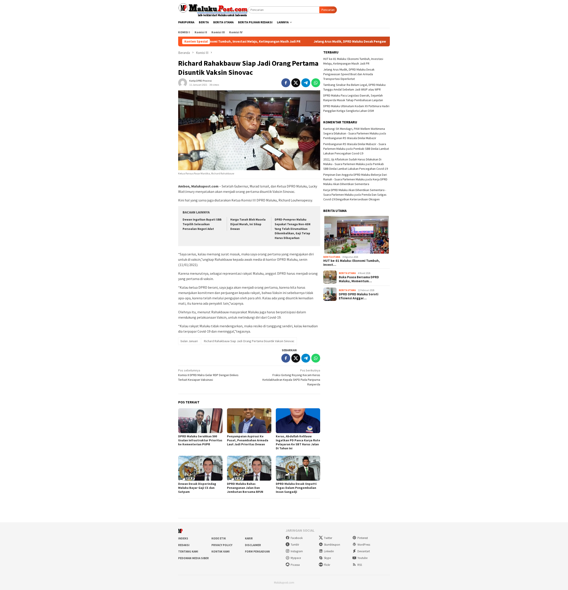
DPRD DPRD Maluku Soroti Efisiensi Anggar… (358, 296)
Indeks (183, 538)
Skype (327, 558)
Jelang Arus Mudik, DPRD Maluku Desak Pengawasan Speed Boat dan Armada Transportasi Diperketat (358, 41)
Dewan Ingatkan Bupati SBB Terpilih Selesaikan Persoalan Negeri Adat (202, 224)
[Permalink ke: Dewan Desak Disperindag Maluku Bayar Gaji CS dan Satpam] (200, 468)
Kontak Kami (220, 551)
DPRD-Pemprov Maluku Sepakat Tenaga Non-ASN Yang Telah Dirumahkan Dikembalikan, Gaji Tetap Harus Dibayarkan (292, 229)
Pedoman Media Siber (193, 558)
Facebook (297, 538)
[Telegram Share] (305, 82)
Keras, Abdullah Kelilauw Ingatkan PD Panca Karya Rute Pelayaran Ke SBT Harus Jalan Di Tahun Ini (298, 442)
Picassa (295, 565)
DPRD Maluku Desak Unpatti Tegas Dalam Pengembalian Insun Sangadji (296, 488)
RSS (359, 565)
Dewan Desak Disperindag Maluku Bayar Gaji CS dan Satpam (197, 488)
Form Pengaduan (257, 551)
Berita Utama (331, 256)
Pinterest (362, 538)
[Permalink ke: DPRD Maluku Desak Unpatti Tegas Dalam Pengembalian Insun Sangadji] (298, 468)
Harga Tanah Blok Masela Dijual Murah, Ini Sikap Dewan (248, 224)
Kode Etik (218, 538)
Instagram (297, 551)
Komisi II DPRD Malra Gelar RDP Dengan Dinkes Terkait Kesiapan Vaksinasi (208, 375)
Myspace (296, 558)
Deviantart (363, 551)
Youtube (362, 558)
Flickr (327, 565)
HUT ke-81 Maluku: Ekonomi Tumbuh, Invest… (351, 263)
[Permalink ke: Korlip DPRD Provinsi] (182, 82)
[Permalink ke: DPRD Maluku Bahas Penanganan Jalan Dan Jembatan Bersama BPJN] (249, 468)
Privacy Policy (221, 545)
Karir (249, 538)
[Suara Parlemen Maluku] (213, 10)
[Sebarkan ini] (285, 82)
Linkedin (329, 551)
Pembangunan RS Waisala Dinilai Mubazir (349, 138)
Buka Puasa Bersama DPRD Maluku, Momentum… (359, 279)
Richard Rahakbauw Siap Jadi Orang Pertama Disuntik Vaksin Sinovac (249, 341)
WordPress (363, 545)
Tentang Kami (188, 551)
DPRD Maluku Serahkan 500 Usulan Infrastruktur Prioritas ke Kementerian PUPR (200, 440)
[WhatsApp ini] (315, 82)
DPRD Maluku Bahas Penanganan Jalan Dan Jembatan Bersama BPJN (245, 488)
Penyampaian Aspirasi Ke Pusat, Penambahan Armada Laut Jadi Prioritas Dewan (247, 440)
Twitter (328, 538)
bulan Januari (189, 341)
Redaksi (183, 545)
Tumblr (295, 545)
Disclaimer (253, 545)
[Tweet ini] (295, 82)
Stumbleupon (332, 545)
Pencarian (328, 10)
